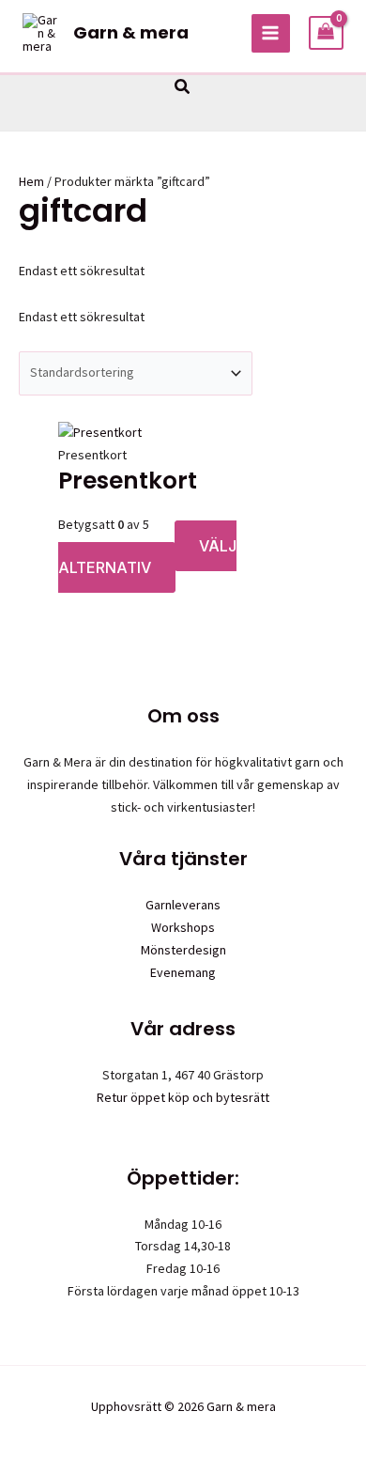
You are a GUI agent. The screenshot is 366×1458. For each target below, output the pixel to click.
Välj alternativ (147, 557)
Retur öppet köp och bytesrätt (183, 1097)
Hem (31, 181)
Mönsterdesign (183, 949)
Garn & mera (131, 32)
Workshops (183, 927)
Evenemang (183, 972)
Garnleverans (183, 904)
